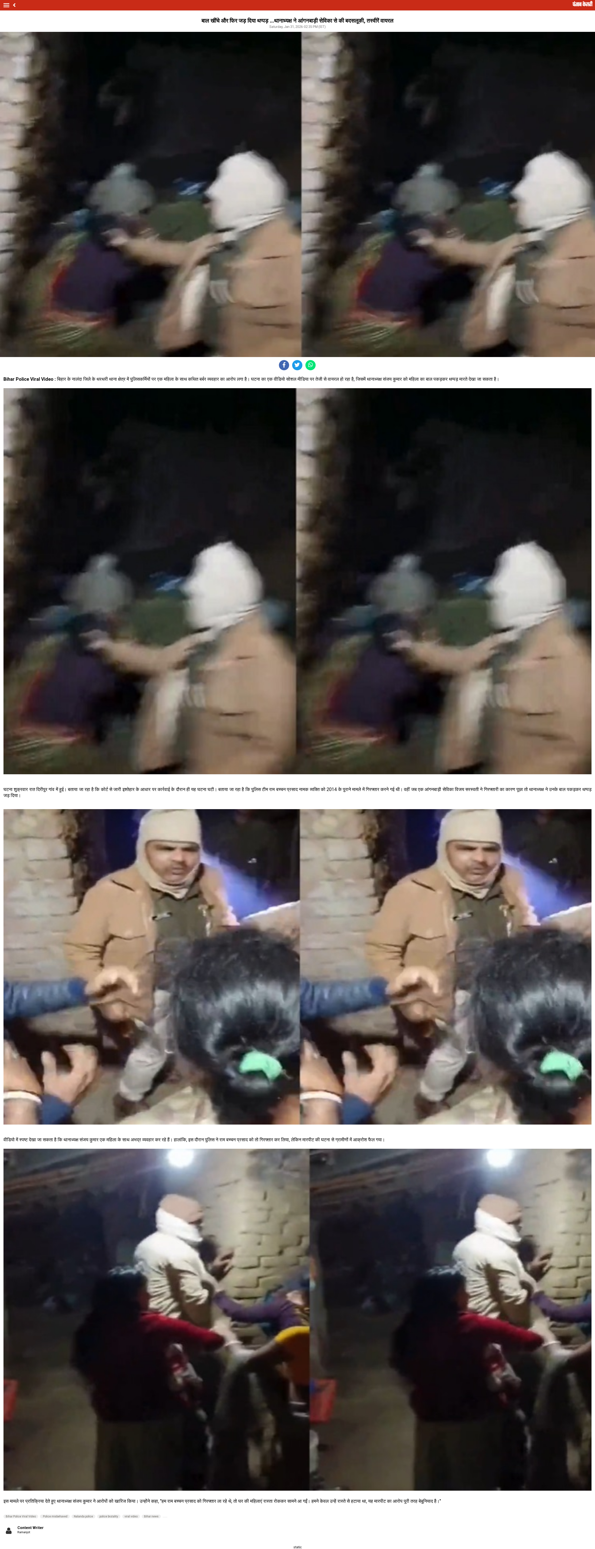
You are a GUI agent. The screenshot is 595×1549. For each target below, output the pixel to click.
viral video (131, 1516)
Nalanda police (83, 1516)
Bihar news (151, 1516)
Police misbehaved (54, 1516)
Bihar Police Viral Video (21, 1516)
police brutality (108, 1516)
